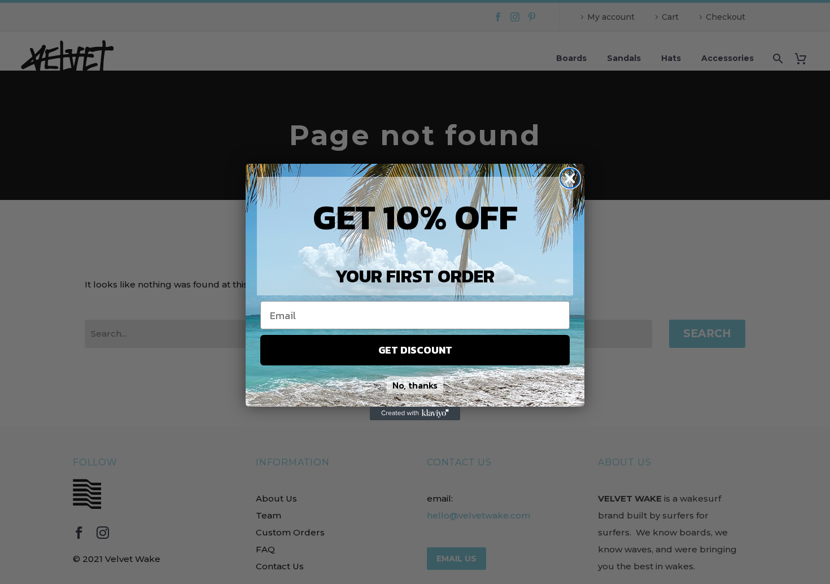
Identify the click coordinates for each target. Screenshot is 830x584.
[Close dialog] (570, 178)
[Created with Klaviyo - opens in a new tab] (415, 413)
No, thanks (415, 385)
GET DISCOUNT (415, 350)
